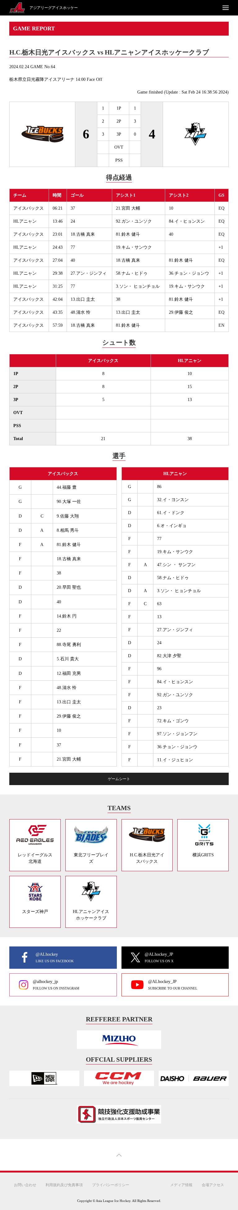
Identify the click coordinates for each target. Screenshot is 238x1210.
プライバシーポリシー (110, 1184)
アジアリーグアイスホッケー (53, 7)
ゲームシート (119, 779)
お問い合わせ (25, 1184)
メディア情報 (181, 1184)
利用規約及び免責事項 (64, 1184)
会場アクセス (213, 1184)
